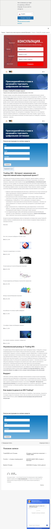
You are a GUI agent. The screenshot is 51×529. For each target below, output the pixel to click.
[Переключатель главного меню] (48, 28)
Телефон (7, 156)
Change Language (25, 18)
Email (6, 151)
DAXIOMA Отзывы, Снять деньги (36, 465)
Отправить (7, 164)
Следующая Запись (44, 443)
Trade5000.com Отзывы (10, 453)
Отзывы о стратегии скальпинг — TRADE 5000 (36, 454)
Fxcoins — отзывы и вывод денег (13, 459)
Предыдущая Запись (6, 443)
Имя (5, 145)
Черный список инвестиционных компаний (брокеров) (15, 92)
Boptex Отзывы (7, 465)
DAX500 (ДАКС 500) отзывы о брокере (35, 459)
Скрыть (11, 168)
